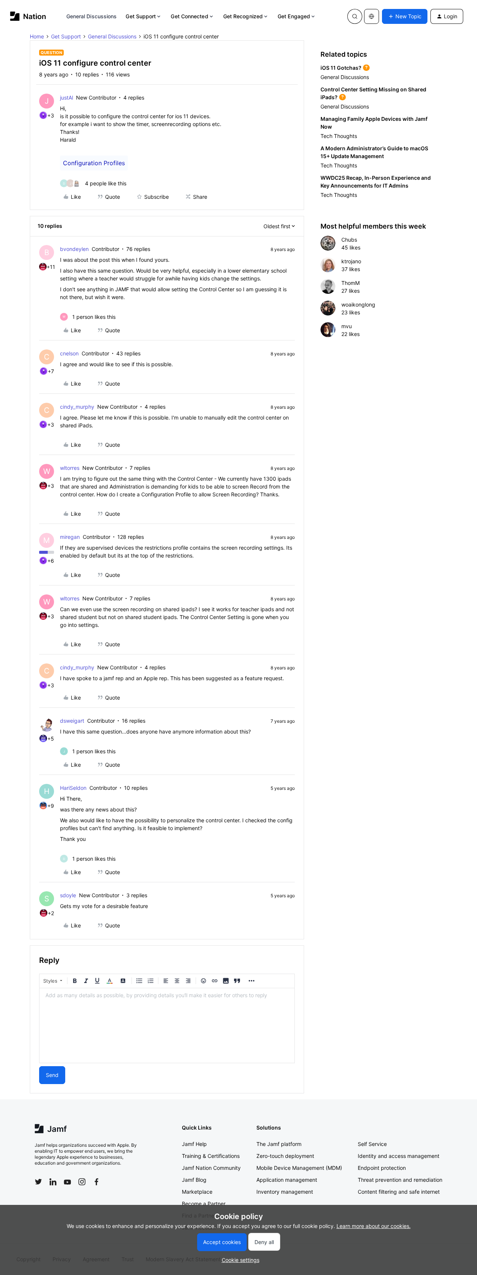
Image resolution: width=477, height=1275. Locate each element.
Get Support (141, 16)
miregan (70, 537)
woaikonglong (358, 304)
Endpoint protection (382, 1168)
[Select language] (371, 16)
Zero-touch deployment (285, 1156)
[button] (404, 16)
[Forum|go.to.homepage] (28, 16)
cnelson (69, 353)
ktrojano (351, 261)
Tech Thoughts (338, 136)
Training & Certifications (211, 1156)
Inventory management (284, 1191)
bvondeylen (74, 249)
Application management (286, 1180)
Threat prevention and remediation (400, 1180)
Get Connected (189, 16)
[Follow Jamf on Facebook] (96, 1182)
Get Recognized (243, 16)
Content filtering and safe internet (399, 1191)
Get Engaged (294, 16)
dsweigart (72, 720)
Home (37, 36)
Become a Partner (203, 1203)
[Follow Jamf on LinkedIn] (53, 1182)
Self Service (372, 1144)
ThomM (350, 283)
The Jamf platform (278, 1144)
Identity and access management (398, 1156)
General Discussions (91, 16)
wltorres (69, 468)
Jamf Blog (194, 1180)
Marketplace (197, 1191)
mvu (346, 326)
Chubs (349, 239)
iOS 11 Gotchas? (340, 68)
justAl (66, 97)
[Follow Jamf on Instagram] (82, 1182)
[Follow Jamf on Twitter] (38, 1182)
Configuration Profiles (94, 163)
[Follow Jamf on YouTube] (67, 1181)
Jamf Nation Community (211, 1168)
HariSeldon (73, 788)
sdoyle (68, 895)
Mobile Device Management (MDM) (299, 1168)
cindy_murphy (77, 406)
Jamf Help (194, 1144)
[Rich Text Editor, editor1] (167, 1025)
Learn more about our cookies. (374, 1226)
